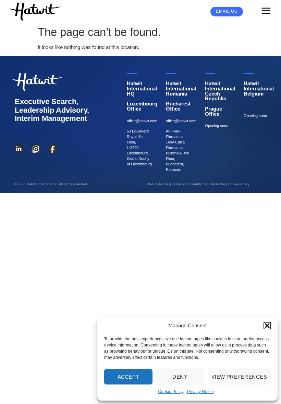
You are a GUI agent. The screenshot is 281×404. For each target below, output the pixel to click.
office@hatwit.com (142, 121)
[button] (267, 325)
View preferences (239, 377)
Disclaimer (217, 184)
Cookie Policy (171, 391)
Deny (179, 377)
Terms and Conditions (189, 184)
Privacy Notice (200, 391)
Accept (128, 377)
